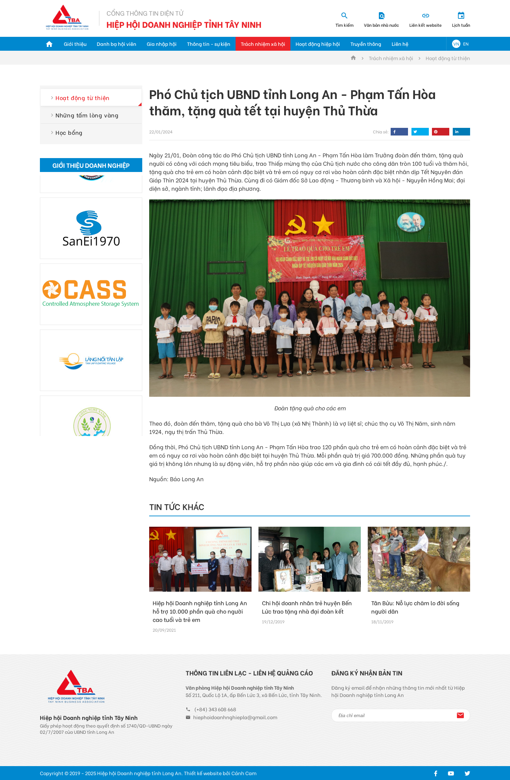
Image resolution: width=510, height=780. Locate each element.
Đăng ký (460, 715)
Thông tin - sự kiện (208, 43)
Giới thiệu (75, 43)
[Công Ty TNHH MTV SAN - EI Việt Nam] (91, 206)
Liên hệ (400, 43)
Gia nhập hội (162, 43)
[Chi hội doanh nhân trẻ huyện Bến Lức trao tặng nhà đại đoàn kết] (309, 559)
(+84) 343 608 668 (215, 709)
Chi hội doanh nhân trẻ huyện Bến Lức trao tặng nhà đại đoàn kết (307, 607)
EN (466, 44)
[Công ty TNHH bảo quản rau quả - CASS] (91, 272)
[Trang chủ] (49, 44)
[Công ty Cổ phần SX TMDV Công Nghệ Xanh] (91, 404)
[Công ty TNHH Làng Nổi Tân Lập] (91, 338)
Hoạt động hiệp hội (318, 43)
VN (456, 44)
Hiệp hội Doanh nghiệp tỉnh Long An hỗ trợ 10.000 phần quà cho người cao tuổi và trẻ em (200, 611)
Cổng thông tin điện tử (145, 12)
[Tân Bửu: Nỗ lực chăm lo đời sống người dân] (419, 559)
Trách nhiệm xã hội (263, 43)
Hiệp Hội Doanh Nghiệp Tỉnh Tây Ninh (184, 24)
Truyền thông (365, 43)
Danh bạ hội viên (116, 43)
